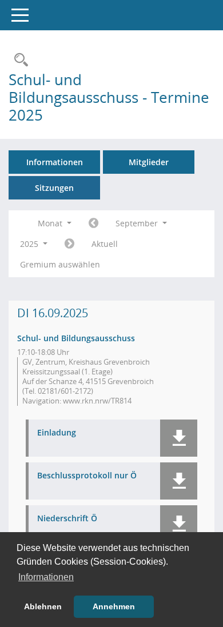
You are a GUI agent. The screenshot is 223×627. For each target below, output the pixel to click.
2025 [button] (30, 243)
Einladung (56, 433)
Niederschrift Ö (67, 519)
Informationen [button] (46, 577)
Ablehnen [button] (43, 606)
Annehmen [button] (114, 606)
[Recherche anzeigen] (18, 60)
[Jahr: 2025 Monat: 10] (69, 244)
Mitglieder (149, 162)
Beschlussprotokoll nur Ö (87, 476)
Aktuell (104, 243)
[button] (178, 438)
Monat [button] (51, 223)
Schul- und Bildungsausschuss (76, 338)
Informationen (54, 162)
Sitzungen (54, 187)
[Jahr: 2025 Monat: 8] (93, 223)
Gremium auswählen (60, 264)
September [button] (138, 223)
